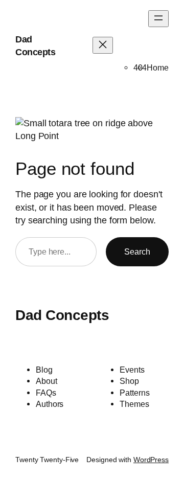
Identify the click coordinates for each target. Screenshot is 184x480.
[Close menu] (103, 45)
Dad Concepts (62, 315)
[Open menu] (158, 18)
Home (158, 67)
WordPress (151, 459)
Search (137, 251)
